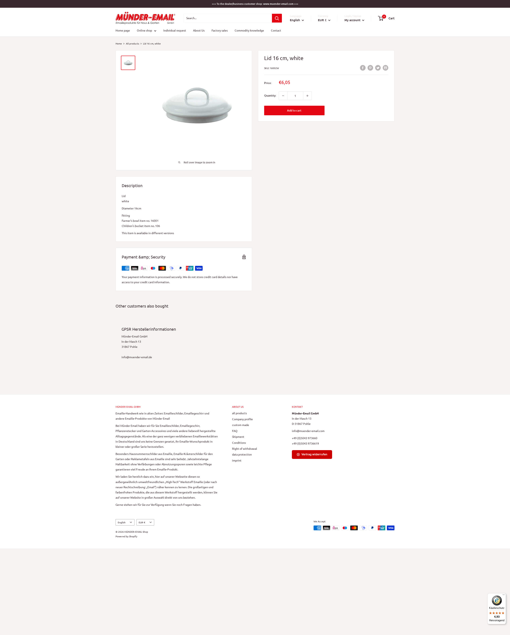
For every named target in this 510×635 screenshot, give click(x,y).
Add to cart (294, 110)
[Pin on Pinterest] (370, 68)
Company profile (242, 419)
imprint (236, 460)
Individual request (174, 30)
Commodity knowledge (249, 30)
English (122, 522)
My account (352, 20)
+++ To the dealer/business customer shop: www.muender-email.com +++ (255, 4)
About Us (199, 30)
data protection (242, 454)
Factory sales (220, 30)
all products (239, 413)
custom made (240, 425)
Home (119, 43)
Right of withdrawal (244, 448)
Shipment (238, 436)
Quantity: (270, 96)
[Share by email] (385, 68)
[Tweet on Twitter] (378, 68)
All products (132, 43)
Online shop (144, 30)
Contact (276, 30)
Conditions (239, 442)
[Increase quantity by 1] (307, 96)
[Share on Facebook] (363, 68)
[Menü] (503, 595)
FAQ (234, 431)
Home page (123, 30)
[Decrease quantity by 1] (283, 96)
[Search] (277, 18)
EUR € (142, 522)
